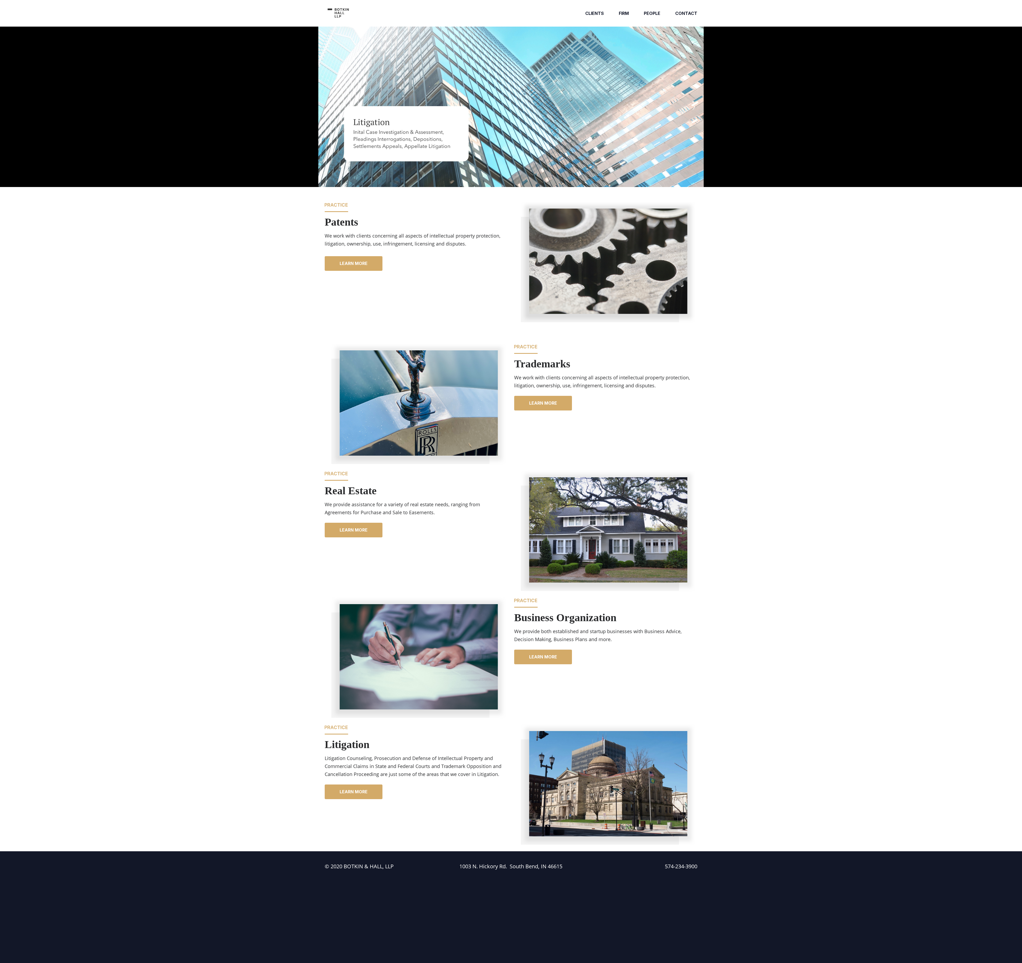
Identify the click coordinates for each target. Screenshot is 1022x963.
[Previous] (328, 107)
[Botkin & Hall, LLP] (338, 13)
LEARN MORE (354, 263)
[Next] (694, 107)
